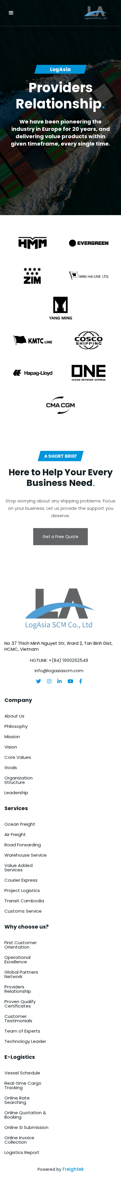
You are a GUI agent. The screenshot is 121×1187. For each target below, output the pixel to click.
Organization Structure (18, 780)
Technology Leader (25, 1041)
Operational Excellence (17, 959)
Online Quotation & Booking (25, 1114)
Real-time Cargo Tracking (22, 1085)
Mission (12, 736)
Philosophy (16, 726)
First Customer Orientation (20, 944)
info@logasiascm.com (59, 670)
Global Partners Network (21, 974)
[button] (11, 13)
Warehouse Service (25, 855)
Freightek (73, 1169)
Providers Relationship (17, 989)
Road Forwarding (22, 845)
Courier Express (21, 880)
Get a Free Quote (60, 537)
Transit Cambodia (24, 901)
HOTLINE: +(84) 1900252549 (59, 660)
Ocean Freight (19, 824)
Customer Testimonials (18, 1018)
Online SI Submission (26, 1127)
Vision (10, 747)
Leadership (16, 792)
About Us (14, 716)
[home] (79, 13)
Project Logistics (22, 890)
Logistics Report (21, 1152)
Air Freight (15, 834)
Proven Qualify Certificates (20, 1003)
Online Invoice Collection (19, 1139)
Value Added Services (18, 867)
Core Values (17, 757)
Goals (10, 767)
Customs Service (23, 911)
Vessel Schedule (22, 1073)
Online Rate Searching (17, 1100)
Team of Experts (22, 1031)
